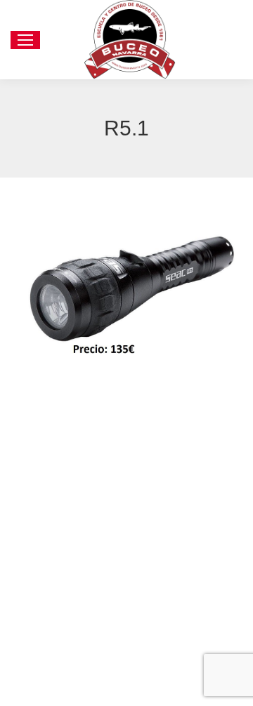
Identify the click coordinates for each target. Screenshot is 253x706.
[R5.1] (126, 288)
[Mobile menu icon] (25, 40)
